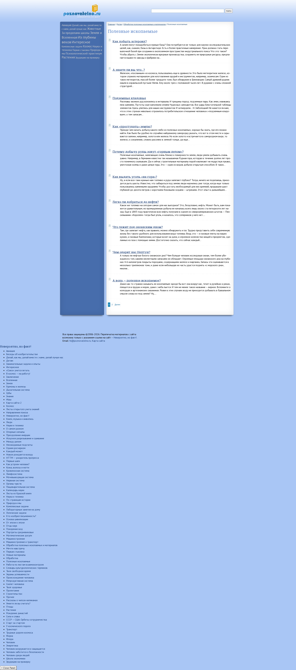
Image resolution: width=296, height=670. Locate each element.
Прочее (10, 596)
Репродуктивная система (19, 580)
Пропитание (12, 590)
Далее (117, 305)
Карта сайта (98, 340)
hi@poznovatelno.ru (80, 340)
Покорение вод (14, 528)
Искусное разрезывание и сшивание (25, 438)
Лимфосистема (14, 473)
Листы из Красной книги (18, 493)
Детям (9, 360)
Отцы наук (11, 525)
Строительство (14, 593)
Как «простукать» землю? (132, 126)
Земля (9, 383)
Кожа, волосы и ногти (17, 467)
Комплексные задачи (72, 46)
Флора (9, 639)
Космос (87, 46)
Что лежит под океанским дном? (138, 227)
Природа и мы (13, 503)
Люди (9, 422)
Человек (10, 642)
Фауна (9, 635)
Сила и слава (13, 616)
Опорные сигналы (15, 431)
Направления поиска (17, 412)
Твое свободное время (18, 571)
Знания (9, 396)
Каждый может (14, 451)
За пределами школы (76, 33)
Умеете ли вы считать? (18, 603)
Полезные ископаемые (18, 561)
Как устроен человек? (17, 464)
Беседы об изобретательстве (22, 354)
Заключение (12, 376)
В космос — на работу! (18, 373)
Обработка (12, 558)
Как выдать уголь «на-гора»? (135, 177)
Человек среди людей (17, 655)
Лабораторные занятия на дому (23, 509)
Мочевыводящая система (19, 477)
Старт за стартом (15, 622)
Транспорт (11, 629)
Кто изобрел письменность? (21, 516)
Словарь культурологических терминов (26, 567)
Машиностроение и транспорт (22, 541)
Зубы (8, 393)
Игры (8, 399)
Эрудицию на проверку (87, 57)
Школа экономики (15, 658)
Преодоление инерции (18, 435)
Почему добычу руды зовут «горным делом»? (148, 151)
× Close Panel (8, 667)
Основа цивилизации (17, 519)
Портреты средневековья (19, 532)
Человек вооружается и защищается (25, 648)
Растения (68, 57)
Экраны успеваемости (17, 574)
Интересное (81, 42)
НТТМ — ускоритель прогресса (22, 457)
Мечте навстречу (15, 548)
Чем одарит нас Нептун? (131, 252)
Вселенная (11, 380)
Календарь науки (15, 490)
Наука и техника (14, 496)
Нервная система (15, 480)
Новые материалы (16, 554)
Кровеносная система (17, 470)
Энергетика (12, 645)
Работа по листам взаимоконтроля (25, 564)
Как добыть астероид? (130, 41)
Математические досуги (19, 535)
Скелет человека (15, 584)
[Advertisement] (82, 109)
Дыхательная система (18, 389)
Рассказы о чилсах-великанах (22, 600)
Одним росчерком (15, 448)
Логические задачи (16, 512)
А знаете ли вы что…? (129, 70)
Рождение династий (17, 613)
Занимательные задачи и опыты (23, 363)
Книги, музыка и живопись (19, 418)
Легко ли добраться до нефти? (136, 202)
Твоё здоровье (14, 587)
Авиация (66, 25)
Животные (94, 29)
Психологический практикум (84, 53)
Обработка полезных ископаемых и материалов (32, 545)
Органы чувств (14, 483)
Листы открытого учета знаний (22, 409)
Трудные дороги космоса (19, 632)
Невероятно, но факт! (125, 337)
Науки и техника (14, 425)
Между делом (13, 441)
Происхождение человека (20, 577)
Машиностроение (15, 538)
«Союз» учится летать (17, 370)
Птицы (9, 606)
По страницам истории (18, 499)
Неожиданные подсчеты (19, 444)
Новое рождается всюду (19, 454)
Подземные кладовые (129, 98)
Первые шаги (13, 460)
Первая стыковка (80, 50)
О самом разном (15, 428)
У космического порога (18, 626)
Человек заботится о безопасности (25, 652)
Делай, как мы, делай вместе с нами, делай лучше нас (34, 357)
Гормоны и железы (16, 386)
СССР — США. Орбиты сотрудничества (26, 619)
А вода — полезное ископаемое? (137, 280)
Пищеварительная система (20, 486)
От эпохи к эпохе (15, 522)
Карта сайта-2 (14, 402)
